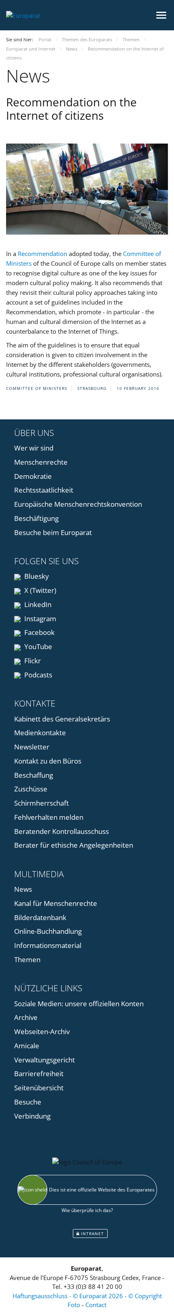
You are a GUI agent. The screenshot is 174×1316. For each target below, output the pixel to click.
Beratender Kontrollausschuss (61, 831)
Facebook (39, 632)
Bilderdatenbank (40, 917)
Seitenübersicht (39, 1087)
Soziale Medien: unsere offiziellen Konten (79, 1003)
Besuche (27, 1102)
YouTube (37, 646)
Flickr (32, 660)
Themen (27, 959)
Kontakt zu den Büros (47, 761)
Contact (95, 1305)
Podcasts (37, 674)
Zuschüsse (30, 788)
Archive (26, 1017)
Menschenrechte (41, 462)
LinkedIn (37, 604)
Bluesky (36, 576)
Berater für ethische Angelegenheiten (73, 845)
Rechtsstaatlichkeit (43, 490)
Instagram (39, 618)
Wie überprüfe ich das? (87, 1210)
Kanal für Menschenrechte (55, 903)
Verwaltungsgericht (44, 1059)
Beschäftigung (36, 518)
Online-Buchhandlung (48, 931)
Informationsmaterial (47, 945)
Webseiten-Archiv (42, 1031)
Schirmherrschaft (41, 803)
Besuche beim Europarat (53, 532)
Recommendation (42, 254)
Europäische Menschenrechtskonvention (78, 504)
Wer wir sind (33, 448)
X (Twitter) (39, 590)
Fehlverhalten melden (48, 817)
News (23, 889)
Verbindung (32, 1116)
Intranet (91, 1233)
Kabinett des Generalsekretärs (62, 719)
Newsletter (31, 746)
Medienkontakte (40, 732)
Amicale (26, 1045)
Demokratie (33, 476)
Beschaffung (33, 775)
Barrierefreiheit (39, 1073)
